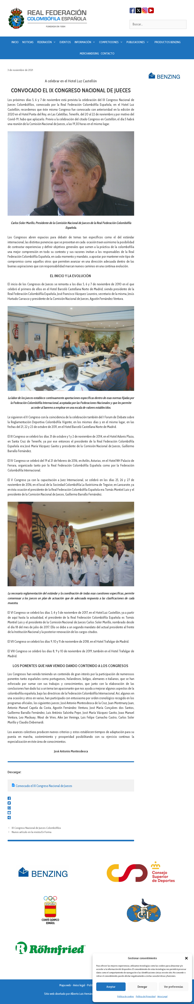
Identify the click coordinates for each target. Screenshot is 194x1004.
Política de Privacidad (146, 996)
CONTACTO (107, 53)
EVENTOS (65, 42)
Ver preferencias (173, 986)
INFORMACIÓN (83, 42)
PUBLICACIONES (136, 42)
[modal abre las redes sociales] (9, 818)
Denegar (142, 986)
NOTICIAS (28, 42)
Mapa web (65, 985)
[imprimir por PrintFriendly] (9, 813)
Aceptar (110, 986)
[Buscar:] (158, 24)
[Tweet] (9, 803)
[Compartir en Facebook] (9, 799)
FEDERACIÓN (44, 42)
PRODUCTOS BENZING (168, 42)
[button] (186, 958)
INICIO (15, 42)
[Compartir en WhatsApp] (9, 808)
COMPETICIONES (109, 42)
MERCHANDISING (89, 53)
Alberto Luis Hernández (83, 993)
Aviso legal (79, 985)
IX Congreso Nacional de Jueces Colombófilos (36, 828)
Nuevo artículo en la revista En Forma (31, 832)
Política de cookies (125, 996)
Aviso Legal (162, 996)
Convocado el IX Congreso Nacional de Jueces (44, 786)
